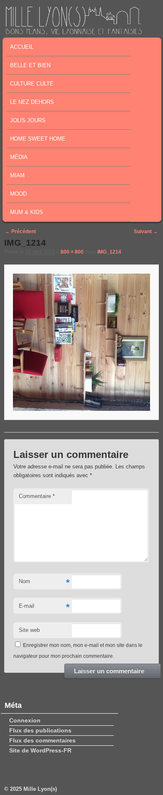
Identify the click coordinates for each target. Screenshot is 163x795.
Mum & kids (26, 212)
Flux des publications (40, 730)
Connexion (25, 720)
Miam (17, 175)
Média (19, 157)
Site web (29, 630)
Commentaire (37, 496)
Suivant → (146, 231)
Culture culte (31, 84)
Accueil (21, 47)
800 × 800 (72, 252)
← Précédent (20, 231)
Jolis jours (28, 120)
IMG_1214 (109, 252)
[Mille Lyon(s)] (74, 32)
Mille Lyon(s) (40, 789)
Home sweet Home (38, 139)
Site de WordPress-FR (40, 750)
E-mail (44, 607)
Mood (18, 194)
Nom (44, 582)
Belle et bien (30, 65)
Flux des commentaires (42, 740)
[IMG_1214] (81, 342)
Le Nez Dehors (32, 102)
